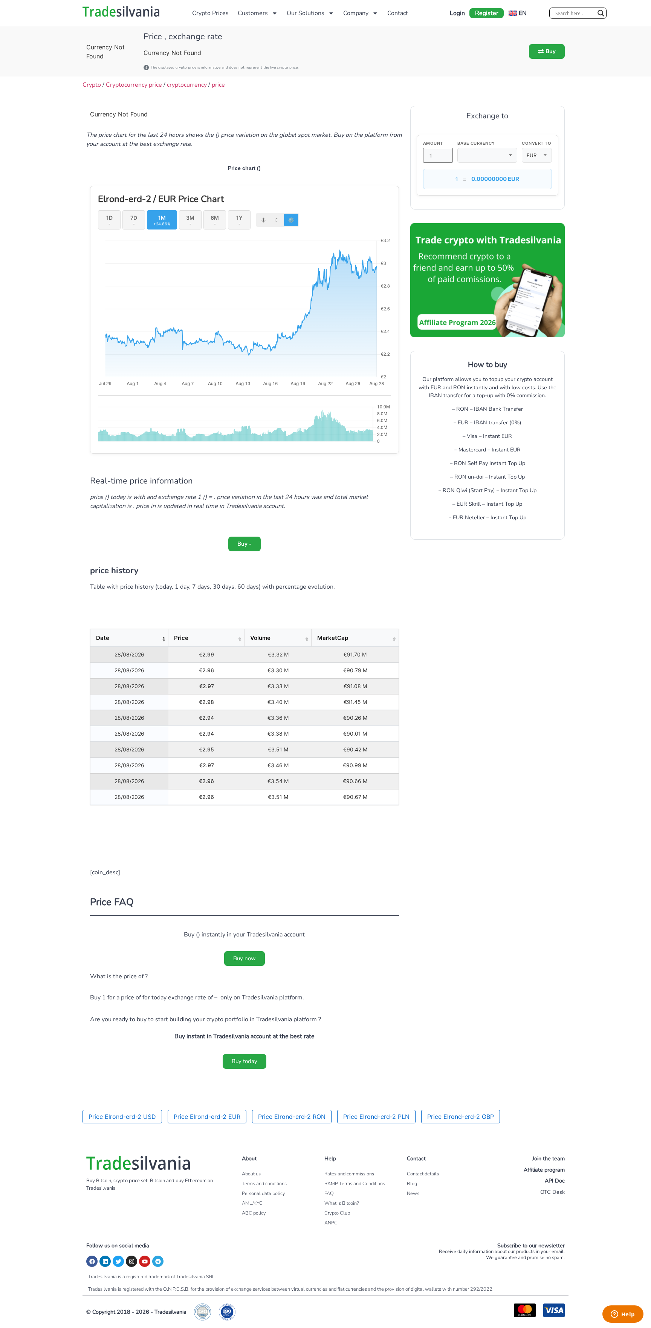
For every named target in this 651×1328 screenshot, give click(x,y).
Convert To (536, 143)
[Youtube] (144, 1261)
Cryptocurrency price (134, 85)
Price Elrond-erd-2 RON (292, 1116)
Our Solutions (305, 13)
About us (251, 1173)
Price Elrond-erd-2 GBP (460, 1116)
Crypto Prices (210, 13)
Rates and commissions (349, 1173)
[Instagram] (131, 1261)
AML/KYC (252, 1203)
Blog (412, 1183)
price (218, 85)
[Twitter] (118, 1261)
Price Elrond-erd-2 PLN (376, 1116)
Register (486, 13)
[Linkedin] (105, 1261)
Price (181, 637)
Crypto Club (337, 1213)
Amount (433, 143)
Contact (397, 13)
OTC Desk (552, 1192)
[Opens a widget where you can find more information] (622, 1314)
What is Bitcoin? (341, 1203)
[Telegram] (158, 1261)
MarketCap (332, 637)
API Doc (555, 1180)
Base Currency (476, 143)
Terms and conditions (264, 1183)
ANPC (331, 1222)
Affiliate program (544, 1169)
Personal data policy (263, 1193)
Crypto (92, 85)
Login (457, 13)
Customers (253, 13)
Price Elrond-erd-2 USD (122, 1116)
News (413, 1193)
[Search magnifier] (601, 13)
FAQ (329, 1193)
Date (102, 637)
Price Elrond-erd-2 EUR (207, 1116)
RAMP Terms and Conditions (354, 1183)
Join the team (548, 1158)
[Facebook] (92, 1261)
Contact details (423, 1173)
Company (355, 13)
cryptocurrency (187, 85)
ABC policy (254, 1213)
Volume (260, 637)
